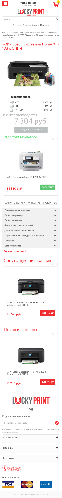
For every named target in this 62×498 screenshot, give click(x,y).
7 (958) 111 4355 (28, 3)
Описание (34, 202)
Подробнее (48, 187)
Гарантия (17, 25)
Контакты (44, 25)
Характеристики (15, 202)
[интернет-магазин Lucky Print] (31, 12)
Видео (47, 202)
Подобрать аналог (31, 129)
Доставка (27, 25)
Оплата (35, 25)
